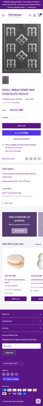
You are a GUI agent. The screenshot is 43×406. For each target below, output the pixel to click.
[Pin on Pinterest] (30, 158)
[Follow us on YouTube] (16, 374)
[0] (39, 15)
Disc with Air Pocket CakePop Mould (15, 281)
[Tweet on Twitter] (35, 158)
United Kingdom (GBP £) (10, 363)
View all (38, 244)
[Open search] (30, 15)
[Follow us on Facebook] (3, 374)
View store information (13, 151)
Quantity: (5, 117)
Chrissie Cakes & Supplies (12, 99)
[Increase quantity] (24, 117)
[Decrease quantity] (12, 117)
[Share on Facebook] (26, 158)
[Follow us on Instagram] (12, 374)
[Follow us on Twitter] (7, 374)
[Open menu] (3, 15)
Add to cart (21, 126)
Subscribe (9, 353)
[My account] (34, 15)
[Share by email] (39, 158)
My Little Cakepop (11, 286)
